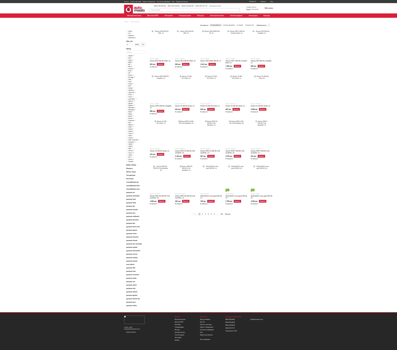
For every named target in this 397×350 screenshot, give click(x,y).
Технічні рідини (236, 15)
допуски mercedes (133, 196)
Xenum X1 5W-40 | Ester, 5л (260, 106)
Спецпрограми (185, 15)
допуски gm (130, 206)
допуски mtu (130, 288)
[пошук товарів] (238, 10)
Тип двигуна (130, 175)
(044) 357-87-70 (201, 6)
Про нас (126, 1)
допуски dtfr (130, 268)
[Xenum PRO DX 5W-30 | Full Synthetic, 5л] (161, 178)
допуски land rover (133, 226)
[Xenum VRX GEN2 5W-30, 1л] (211, 43)
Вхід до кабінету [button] (205, 319)
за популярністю (215, 25)
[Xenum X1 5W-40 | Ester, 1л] (161, 133)
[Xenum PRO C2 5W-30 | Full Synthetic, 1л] (211, 133)
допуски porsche (132, 220)
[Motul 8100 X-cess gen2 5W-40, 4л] (237, 178)
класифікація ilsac (133, 185)
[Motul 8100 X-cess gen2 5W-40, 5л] (262, 178)
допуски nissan (132, 254)
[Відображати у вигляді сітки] (269, 25)
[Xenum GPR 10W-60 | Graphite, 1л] (161, 88)
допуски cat (130, 281)
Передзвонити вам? (215, 6)
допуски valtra (131, 305)
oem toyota (130, 264)
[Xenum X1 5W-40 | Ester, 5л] (262, 88)
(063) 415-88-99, (188, 6)
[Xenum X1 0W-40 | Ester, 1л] (211, 88)
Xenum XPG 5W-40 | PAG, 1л (185, 61)
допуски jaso (131, 302)
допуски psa (130, 213)
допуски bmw (131, 202)
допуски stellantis (132, 216)
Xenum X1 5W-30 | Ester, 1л (235, 106)
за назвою (240, 25)
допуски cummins (132, 274)
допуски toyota (131, 261)
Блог (173, 1)
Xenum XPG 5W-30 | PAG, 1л (160, 61)
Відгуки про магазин (182, 1)
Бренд (128, 48)
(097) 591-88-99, (174, 6)
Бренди (267, 15)
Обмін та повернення (149, 1)
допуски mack (131, 278)
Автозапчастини (217, 15)
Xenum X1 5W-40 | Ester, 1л (159, 151)
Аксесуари (253, 15)
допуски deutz (131, 285)
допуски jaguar (131, 230)
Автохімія (168, 15)
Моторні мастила (134, 15)
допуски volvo (131, 233)
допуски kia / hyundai (134, 244)
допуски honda (131, 240)
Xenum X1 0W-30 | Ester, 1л (184, 106)
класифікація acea (133, 189)
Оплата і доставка (135, 1)
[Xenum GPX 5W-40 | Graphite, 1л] (262, 43)
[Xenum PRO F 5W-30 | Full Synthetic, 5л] (237, 133)
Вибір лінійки (131, 165)
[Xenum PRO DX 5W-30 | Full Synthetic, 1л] (186, 178)
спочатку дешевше (229, 25)
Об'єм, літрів (131, 172)
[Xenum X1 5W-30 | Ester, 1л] (237, 88)
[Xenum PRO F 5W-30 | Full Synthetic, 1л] (262, 133)
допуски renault (132, 209)
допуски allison (132, 292)
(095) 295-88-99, (160, 6)
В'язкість (129, 168)
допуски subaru (132, 257)
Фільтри (200, 15)
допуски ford (131, 199)
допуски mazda (131, 247)
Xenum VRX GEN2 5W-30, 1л (210, 61)
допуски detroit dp (133, 298)
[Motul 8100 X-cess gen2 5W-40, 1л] (211, 178)
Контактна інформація (163, 1)
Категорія (129, 178)
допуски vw (130, 192)
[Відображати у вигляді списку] (271, 25)
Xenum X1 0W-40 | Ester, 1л (210, 106)
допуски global (131, 295)
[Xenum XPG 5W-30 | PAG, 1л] (161, 43)
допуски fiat (130, 223)
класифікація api (132, 182)
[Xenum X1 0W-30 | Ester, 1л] (186, 88)
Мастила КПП (152, 15)
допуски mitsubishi (133, 250)
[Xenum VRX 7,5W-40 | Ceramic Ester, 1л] (237, 43)
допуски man (131, 271)
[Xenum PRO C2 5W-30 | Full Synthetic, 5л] (186, 133)
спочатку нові (249, 25)
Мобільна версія (131, 332)
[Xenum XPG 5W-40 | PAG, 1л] (186, 43)
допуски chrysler (132, 237)
